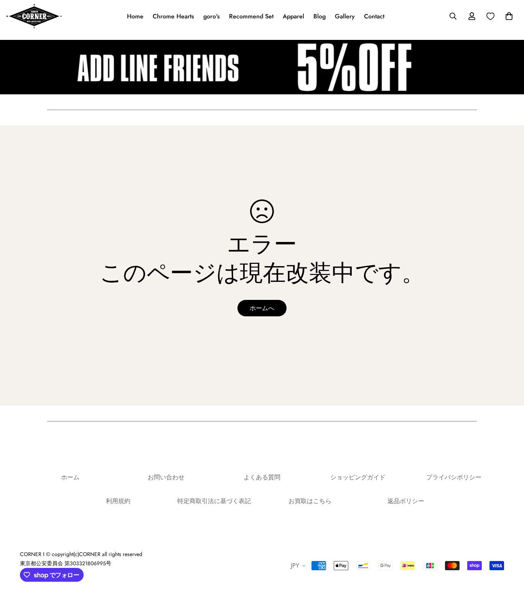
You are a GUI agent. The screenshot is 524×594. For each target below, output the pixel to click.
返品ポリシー (405, 501)
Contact (374, 16)
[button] (507, 16)
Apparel (293, 16)
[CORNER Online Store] (34, 16)
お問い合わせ (166, 477)
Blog (319, 16)
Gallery (345, 16)
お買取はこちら (309, 501)
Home (135, 16)
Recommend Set (251, 16)
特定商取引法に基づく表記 (214, 501)
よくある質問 (262, 477)
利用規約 (118, 501)
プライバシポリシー (453, 477)
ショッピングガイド (358, 477)
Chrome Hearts (173, 16)
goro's (211, 16)
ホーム (70, 477)
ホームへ (262, 308)
